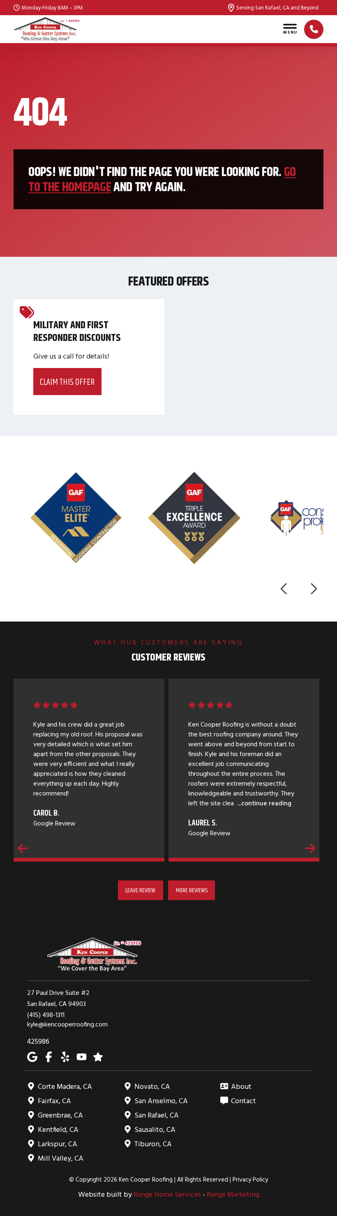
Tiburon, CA (153, 1143)
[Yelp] (65, 1056)
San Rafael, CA (156, 1115)
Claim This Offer (67, 382)
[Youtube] (81, 1056)
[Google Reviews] (98, 1056)
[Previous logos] (284, 588)
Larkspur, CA (57, 1143)
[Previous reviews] (23, 848)
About (241, 1086)
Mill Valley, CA (60, 1158)
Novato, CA (152, 1086)
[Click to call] (313, 29)
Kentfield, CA (58, 1129)
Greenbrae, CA (60, 1115)
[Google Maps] (32, 1056)
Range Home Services (167, 1194)
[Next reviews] (310, 848)
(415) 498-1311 (46, 1014)
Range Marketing (233, 1194)
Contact (243, 1100)
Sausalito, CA (154, 1129)
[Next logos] (313, 588)
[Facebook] (49, 1056)
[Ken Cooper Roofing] (47, 29)
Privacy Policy (250, 1179)
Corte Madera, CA (65, 1086)
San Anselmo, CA (161, 1100)
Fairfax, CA (54, 1100)
